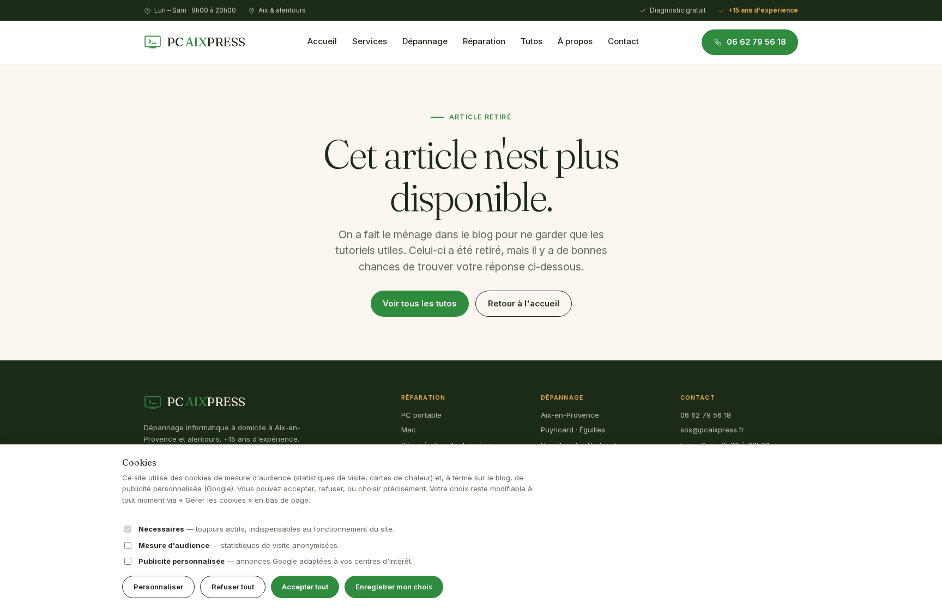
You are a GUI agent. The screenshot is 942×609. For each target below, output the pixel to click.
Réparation (484, 41)
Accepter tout (305, 586)
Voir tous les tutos (420, 303)
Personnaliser (158, 586)
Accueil (322, 41)
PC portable (421, 415)
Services (369, 41)
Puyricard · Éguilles (573, 429)
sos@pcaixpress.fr (712, 429)
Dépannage (425, 41)
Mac (408, 429)
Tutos (531, 41)
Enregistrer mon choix (393, 586)
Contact (623, 41)
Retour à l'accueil (523, 303)
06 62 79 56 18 (705, 415)
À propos (575, 41)
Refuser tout (233, 586)
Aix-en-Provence (570, 415)
